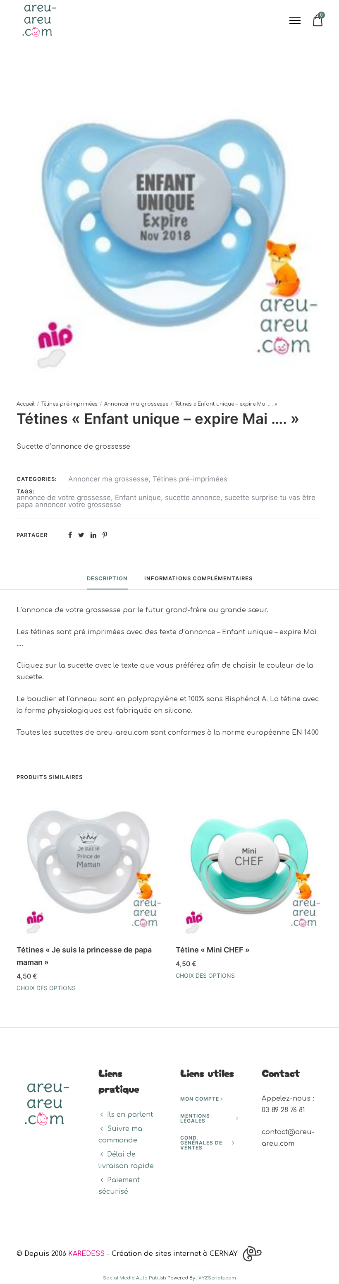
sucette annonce (192, 497)
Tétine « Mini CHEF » (213, 949)
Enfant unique (138, 497)
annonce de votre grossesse (64, 497)
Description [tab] (107, 578)
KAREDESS (86, 1254)
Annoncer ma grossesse (136, 404)
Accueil (26, 404)
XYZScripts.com (217, 1278)
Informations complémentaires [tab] (198, 578)
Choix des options (46, 987)
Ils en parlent (130, 1114)
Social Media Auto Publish (134, 1278)
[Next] (323, 894)
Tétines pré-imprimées (69, 404)
